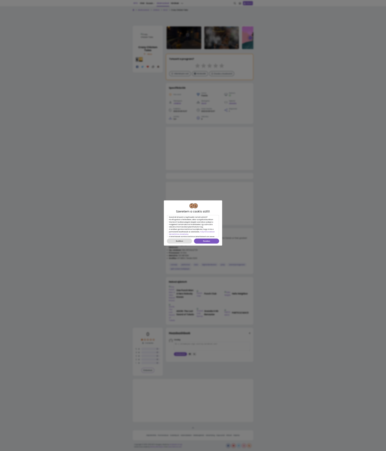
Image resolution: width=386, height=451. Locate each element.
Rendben (206, 241)
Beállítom (179, 241)
